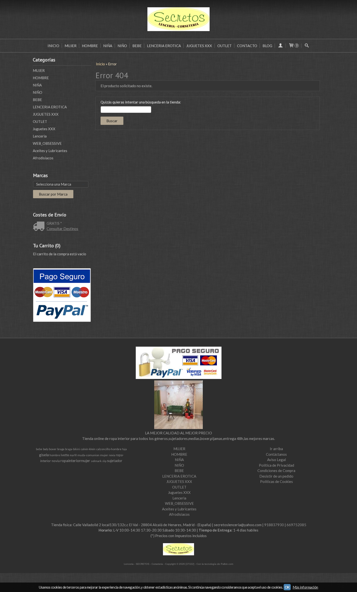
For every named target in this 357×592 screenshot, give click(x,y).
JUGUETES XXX (199, 45)
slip (104, 461)
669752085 (296, 525)
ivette (65, 455)
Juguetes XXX (44, 129)
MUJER (70, 45)
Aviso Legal (276, 459)
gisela (44, 454)
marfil (73, 455)
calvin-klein (88, 449)
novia (112, 455)
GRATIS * (54, 223)
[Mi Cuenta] (280, 45)
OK (287, 587)
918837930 (274, 525)
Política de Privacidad (276, 465)
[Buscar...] (307, 45)
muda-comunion (88, 455)
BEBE (137, 45)
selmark (96, 461)
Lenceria (40, 136)
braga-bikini (72, 449)
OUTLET (224, 45)
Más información (305, 587)
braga (60, 449)
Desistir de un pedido (276, 476)
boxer (53, 449)
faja (124, 449)
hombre (55, 455)
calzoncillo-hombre (108, 449)
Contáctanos (276, 454)
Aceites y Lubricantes (50, 150)
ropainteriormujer (75, 460)
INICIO (53, 45)
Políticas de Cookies (276, 481)
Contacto (247, 45)
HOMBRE (90, 45)
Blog (267, 45)
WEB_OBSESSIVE (47, 143)
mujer (104, 455)
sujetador (114, 461)
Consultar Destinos (62, 228)
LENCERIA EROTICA (164, 45)
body (45, 449)
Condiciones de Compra (276, 470)
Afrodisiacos (43, 158)
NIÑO (122, 45)
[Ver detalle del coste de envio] (40, 227)
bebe (39, 449)
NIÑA (107, 45)
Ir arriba (276, 448)
